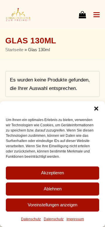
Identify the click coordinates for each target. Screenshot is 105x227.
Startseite (14, 49)
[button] (96, 108)
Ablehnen (53, 188)
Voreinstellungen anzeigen (52, 204)
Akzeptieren (52, 172)
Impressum (75, 219)
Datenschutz (31, 219)
